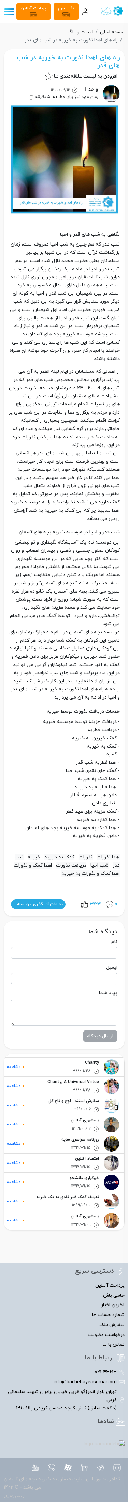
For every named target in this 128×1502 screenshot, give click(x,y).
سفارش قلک (112, 1325)
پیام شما (108, 993)
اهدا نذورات (108, 857)
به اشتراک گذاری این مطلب (38, 904)
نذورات (86, 857)
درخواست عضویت (106, 1335)
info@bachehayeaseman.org (85, 1382)
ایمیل (111, 967)
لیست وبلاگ (80, 32)
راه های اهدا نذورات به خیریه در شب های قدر (68, 62)
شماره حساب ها (108, 1315)
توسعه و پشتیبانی (14, 1496)
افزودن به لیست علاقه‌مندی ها (85, 76)
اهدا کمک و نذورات (33, 865)
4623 (95, 904)
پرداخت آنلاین (33, 8)
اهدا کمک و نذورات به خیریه (90, 873)
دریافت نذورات (71, 865)
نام (114, 942)
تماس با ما (114, 1344)
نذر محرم (66, 8)
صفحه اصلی (112, 32)
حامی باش (114, 1295)
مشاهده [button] (14, 1067)
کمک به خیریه (59, 857)
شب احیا (99, 865)
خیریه (34, 857)
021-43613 (106, 1372)
